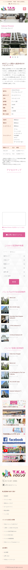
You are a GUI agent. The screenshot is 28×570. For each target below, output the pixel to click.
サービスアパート (8, 506)
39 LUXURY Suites (15, 307)
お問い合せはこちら (14, 3)
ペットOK (6, 514)
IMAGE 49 (12, 297)
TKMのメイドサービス (9, 559)
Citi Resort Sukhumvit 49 (16, 335)
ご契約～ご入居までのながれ (11, 527)
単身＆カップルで (8, 503)
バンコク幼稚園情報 (9, 538)
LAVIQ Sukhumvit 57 (15, 325)
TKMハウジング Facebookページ (12, 542)
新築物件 (6, 496)
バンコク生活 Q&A (8, 535)
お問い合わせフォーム (11, 485)
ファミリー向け (8, 499)
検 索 (14, 282)
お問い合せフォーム (15, 235)
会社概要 (6, 552)
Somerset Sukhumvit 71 (15, 391)
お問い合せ (6, 555)
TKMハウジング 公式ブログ (11, 524)
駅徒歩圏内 (6, 510)
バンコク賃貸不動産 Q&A (10, 531)
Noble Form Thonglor (15, 353)
